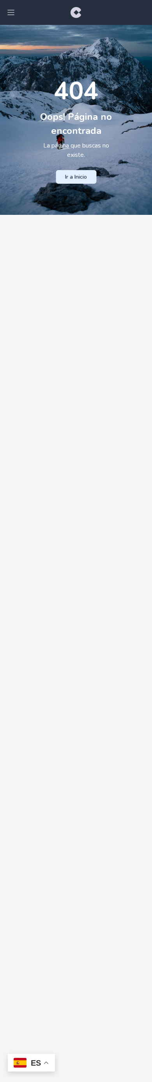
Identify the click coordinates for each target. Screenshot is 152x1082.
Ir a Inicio (76, 177)
